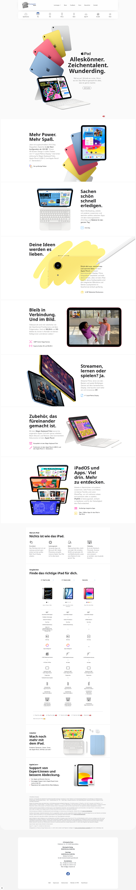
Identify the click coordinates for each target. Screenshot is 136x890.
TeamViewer (84, 883)
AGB (49, 883)
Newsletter (87, 5)
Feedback (72, 5)
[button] (26, 15)
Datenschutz (64, 883)
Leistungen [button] (57, 5)
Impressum (56, 883)
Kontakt (96, 5)
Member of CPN (74, 883)
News (65, 5)
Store (79, 5)
